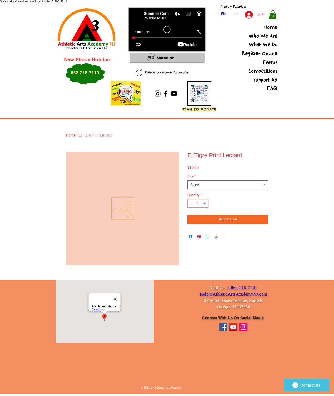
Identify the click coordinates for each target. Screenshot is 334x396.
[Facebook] (166, 94)
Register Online (259, 53)
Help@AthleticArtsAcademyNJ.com (233, 293)
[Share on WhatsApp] (207, 236)
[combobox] (227, 184)
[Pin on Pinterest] (199, 236)
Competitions (263, 71)
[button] (273, 14)
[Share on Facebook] (190, 236)
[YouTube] (174, 94)
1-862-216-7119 (242, 287)
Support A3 (265, 80)
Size (191, 176)
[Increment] (205, 203)
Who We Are (263, 36)
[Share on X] (216, 236)
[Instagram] (158, 94)
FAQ (272, 88)
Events (270, 62)
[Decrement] (191, 203)
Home (270, 27)
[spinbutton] (198, 203)
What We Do (263, 45)
